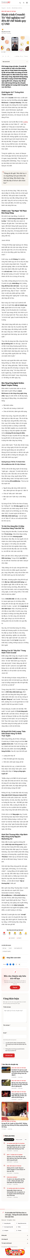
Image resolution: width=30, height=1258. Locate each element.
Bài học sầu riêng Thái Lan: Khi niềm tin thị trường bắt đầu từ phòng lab (20, 1084)
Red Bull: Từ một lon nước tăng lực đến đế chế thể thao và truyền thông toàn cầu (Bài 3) (20, 1072)
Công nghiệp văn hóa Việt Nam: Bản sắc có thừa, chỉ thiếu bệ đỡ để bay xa (19, 1095)
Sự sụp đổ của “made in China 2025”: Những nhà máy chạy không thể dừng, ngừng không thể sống (15, 1125)
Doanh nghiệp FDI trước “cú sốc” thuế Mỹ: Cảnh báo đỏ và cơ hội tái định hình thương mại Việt (16, 1147)
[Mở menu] (26, 2)
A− (3, 56)
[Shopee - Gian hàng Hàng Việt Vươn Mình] (15, 1252)
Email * (5, 1033)
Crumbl (10, 948)
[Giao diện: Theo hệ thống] (20, 2)
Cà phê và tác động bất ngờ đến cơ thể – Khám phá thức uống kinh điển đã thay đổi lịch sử (16, 1180)
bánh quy (4, 948)
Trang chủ (3, 8)
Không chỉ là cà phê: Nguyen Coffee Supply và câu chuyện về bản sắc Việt (16, 1169)
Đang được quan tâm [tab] (9, 1139)
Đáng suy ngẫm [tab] (19, 1139)
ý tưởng (25, 122)
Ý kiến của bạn (7, 1007)
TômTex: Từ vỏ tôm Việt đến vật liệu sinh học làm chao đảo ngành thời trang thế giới (16, 1158)
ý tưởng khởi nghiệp (6, 951)
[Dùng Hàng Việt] (3, 1212)
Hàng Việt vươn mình (13, 957)
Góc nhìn (8, 8)
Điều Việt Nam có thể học (17, 8)
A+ (8, 56)
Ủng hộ (15, 987)
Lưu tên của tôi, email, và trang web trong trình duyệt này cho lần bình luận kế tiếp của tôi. (16, 1044)
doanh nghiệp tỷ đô (18, 948)
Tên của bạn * (6, 1025)
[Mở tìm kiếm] (23, 2)
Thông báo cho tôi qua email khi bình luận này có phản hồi (14, 1049)
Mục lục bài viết (15, 61)
